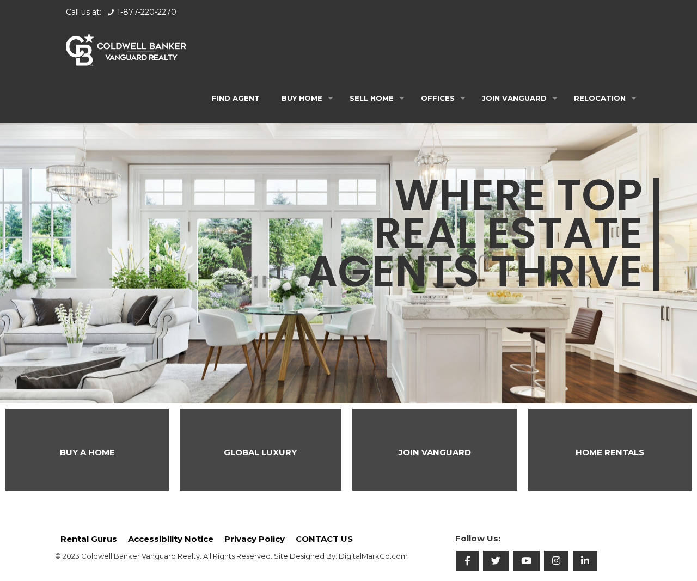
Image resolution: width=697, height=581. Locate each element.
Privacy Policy (254, 539)
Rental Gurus (88, 539)
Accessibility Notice (170, 539)
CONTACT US (324, 539)
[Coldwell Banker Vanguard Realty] (126, 49)
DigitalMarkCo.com (373, 556)
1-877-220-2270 (146, 12)
